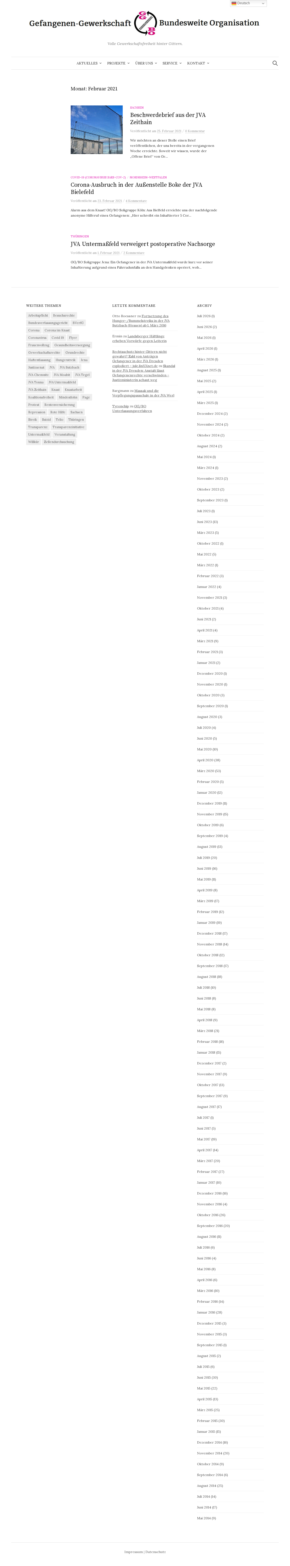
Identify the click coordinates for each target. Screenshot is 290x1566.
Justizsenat (36, 367)
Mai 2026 (204, 337)
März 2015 (205, 1410)
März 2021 (205, 641)
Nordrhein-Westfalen (148, 177)
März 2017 (205, 1161)
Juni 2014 (204, 1507)
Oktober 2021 (207, 608)
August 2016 (206, 1236)
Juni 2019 (204, 868)
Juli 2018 (203, 987)
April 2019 (205, 890)
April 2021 (204, 630)
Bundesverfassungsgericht (48, 323)
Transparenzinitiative (68, 427)
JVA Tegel (82, 375)
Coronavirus (37, 338)
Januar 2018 (206, 1052)
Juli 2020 (204, 727)
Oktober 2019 (208, 825)
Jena (84, 360)
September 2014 (210, 1475)
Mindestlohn (68, 397)
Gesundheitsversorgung (72, 345)
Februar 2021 (207, 652)
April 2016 (204, 1280)
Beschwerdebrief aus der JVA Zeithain (168, 118)
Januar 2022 (206, 587)
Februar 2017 (207, 1171)
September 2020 (210, 706)
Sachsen (137, 107)
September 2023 (210, 500)
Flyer (73, 338)
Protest (33, 405)
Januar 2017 (206, 1182)
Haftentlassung (39, 360)
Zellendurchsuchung (59, 442)
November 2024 (210, 424)
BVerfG (78, 323)
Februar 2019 (207, 912)
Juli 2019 (203, 857)
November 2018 (209, 944)
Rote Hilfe (57, 412)
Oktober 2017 (207, 1085)
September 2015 (209, 1345)
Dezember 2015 (209, 1323)
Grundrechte (75, 352)
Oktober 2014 (208, 1464)
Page (86, 397)
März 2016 (205, 1290)
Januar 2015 (206, 1431)
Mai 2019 (204, 879)
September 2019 (210, 836)
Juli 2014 (203, 1496)
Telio (59, 420)
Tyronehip (120, 406)
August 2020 (207, 717)
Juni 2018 (204, 998)
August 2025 (207, 370)
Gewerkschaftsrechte (44, 352)
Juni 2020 (204, 738)
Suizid (46, 420)
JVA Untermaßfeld (62, 382)
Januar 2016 (206, 1312)
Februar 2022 (208, 576)
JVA (52, 367)
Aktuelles (87, 63)
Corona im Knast (57, 330)
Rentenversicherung (59, 405)
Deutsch (243, 3)
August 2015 (206, 1356)
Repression (36, 412)
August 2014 (206, 1485)
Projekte (116, 63)
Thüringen (80, 236)
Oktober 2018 (207, 955)
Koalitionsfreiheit (41, 397)
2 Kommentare (134, 253)
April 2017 (204, 1150)
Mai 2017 (203, 1139)
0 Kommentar (195, 131)
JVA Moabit (62, 375)
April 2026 (205, 348)
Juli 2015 (203, 1366)
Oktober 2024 (208, 435)
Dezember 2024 (210, 413)
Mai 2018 (204, 1009)
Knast (55, 390)
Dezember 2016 (209, 1193)
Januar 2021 (206, 662)
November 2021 (209, 597)
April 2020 (205, 760)
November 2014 (209, 1453)
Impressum (133, 1552)
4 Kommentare (136, 201)
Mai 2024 (204, 457)
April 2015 (204, 1399)
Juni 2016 (204, 1258)
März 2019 (205, 901)
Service (170, 63)
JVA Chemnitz (38, 375)
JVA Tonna (36, 382)
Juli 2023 (204, 511)
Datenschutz (155, 1552)
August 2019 (206, 846)
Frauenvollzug (38, 345)
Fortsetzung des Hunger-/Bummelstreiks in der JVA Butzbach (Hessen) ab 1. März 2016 (141, 320)
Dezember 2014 (209, 1442)
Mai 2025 (204, 381)
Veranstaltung (65, 434)
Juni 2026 (204, 327)
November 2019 (209, 814)
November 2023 (210, 478)
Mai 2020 (204, 749)
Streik (32, 420)
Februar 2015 (207, 1421)
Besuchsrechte (64, 315)
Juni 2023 (204, 522)
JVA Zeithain (37, 390)
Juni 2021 (204, 619)
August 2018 (206, 976)
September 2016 (210, 1226)
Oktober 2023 (208, 489)
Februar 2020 (208, 781)
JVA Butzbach (69, 367)
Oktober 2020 (208, 695)
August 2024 (207, 446)
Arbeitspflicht (38, 315)
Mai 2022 (204, 554)
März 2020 (205, 771)
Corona (33, 330)
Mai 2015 (203, 1388)
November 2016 (209, 1204)
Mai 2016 (204, 1269)
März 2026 (205, 359)
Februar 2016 (207, 1301)
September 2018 (210, 966)
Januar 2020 (206, 792)
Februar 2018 (207, 1041)
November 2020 (210, 684)
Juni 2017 (204, 1128)
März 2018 (205, 1031)
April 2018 (204, 1020)
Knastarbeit (73, 390)
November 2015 (209, 1334)
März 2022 (205, 565)
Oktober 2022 (208, 543)
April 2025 (205, 392)
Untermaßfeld (38, 434)
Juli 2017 (203, 1117)
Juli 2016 (203, 1247)
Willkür (33, 442)
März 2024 (205, 467)
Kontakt (196, 63)
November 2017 (209, 1074)
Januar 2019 (206, 922)
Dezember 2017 (209, 1063)
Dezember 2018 (209, 933)
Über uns (144, 63)
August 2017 (206, 1107)
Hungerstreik (66, 360)
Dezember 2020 (210, 673)
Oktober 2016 (207, 1215)
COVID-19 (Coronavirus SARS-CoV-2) (98, 177)
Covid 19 (58, 338)
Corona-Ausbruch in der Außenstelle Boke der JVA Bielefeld (137, 188)
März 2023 (205, 532)
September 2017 (209, 1096)
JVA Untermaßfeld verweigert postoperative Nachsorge (143, 244)
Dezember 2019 (209, 803)
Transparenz (38, 427)
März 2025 (205, 403)
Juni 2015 (204, 1377)
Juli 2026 (204, 316)
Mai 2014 (204, 1518)
